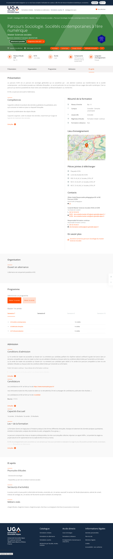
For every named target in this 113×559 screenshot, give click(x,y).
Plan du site (88, 536)
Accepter (94, 3)
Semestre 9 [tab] (71, 313)
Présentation (12, 69)
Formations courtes (56, 10)
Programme (52, 69)
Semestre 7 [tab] (11, 313)
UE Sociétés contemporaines (18, 322)
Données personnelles (92, 533)
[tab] (14, 300)
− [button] (69, 139)
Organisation (32, 69)
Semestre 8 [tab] (41, 313)
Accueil (10, 18)
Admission (71, 69)
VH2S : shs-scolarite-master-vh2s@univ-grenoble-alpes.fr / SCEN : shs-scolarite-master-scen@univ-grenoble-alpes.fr (87, 215)
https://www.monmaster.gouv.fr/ (44, 387)
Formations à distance (69, 536)
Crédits (87, 543)
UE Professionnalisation (16, 331)
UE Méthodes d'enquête (16, 326)
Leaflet (89, 159)
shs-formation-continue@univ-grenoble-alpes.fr (84, 227)
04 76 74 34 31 (74, 225)
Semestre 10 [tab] (101, 313)
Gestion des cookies (6, 554)
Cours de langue (67, 533)
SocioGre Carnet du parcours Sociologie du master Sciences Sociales (87, 240)
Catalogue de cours (70, 10)
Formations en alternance (42, 10)
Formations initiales (27, 10)
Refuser (102, 3)
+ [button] (69, 137)
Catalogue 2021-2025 (21, 18)
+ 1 (102, 48)
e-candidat (37, 395)
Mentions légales (90, 540)
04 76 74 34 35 (74, 212)
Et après (91, 69)
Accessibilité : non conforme (93, 547)
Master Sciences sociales (44, 18)
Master (32, 18)
